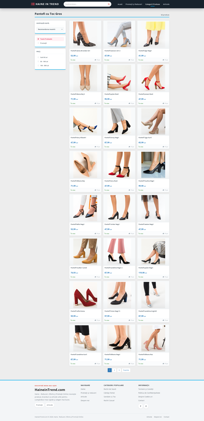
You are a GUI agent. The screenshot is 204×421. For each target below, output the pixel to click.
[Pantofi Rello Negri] (85, 208)
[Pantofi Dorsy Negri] (119, 121)
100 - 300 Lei (44, 65)
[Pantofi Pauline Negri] (153, 165)
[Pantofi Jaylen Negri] (153, 252)
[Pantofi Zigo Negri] (153, 35)
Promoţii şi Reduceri (134, 4)
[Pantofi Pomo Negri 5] (119, 295)
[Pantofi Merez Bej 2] (85, 78)
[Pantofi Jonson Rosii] (153, 78)
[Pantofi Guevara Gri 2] (119, 35)
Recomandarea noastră (47, 29)
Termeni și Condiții (145, 389)
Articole (166, 4)
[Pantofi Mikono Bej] (85, 165)
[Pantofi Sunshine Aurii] (85, 338)
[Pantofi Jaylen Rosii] (119, 78)
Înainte (126, 370)
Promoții (39, 405)
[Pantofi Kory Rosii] (119, 165)
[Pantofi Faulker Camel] (85, 252)
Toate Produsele (46, 39)
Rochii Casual (109, 400)
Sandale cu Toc (110, 397)
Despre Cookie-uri (145, 397)
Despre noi (85, 400)
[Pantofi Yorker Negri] (119, 208)
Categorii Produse (152, 4)
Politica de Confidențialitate (149, 393)
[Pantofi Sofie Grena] (85, 295)
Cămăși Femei (109, 393)
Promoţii (43, 43)
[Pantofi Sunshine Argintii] (153, 295)
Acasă (120, 4)
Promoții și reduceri (88, 393)
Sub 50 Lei (43, 57)
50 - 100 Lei (44, 61)
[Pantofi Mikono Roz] (153, 338)
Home (83, 389)
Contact (141, 400)
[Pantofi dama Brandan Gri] (85, 35)
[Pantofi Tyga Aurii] (153, 121)
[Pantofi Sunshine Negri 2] (119, 252)
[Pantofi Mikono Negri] (119, 338)
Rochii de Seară (110, 389)
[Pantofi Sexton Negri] (153, 208)
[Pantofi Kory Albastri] (85, 121)
